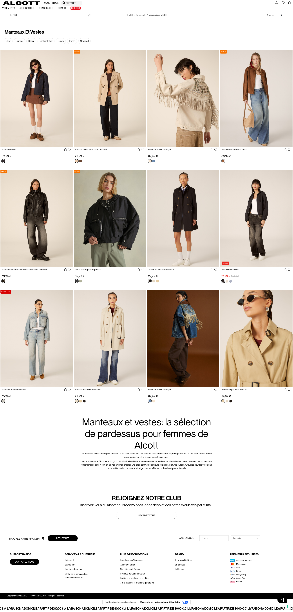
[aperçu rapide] (65, 150)
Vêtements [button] (8, 8)
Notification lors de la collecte (120, 602)
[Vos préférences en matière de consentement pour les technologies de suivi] (288, 607)
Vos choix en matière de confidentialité (160, 602)
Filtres (13, 15)
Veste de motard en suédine (234, 149)
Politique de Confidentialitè (132, 574)
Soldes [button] (75, 8)
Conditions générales (130, 569)
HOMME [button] (46, 3)
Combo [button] (62, 8)
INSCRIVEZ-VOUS (146, 515)
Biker (8, 41)
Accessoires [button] (27, 8)
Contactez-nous (24, 562)
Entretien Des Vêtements (131, 560)
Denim (31, 41)
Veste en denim (9, 149)
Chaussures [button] (46, 8)
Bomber (19, 41)
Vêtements (141, 15)
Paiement (69, 560)
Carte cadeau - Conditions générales (137, 582)
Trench (72, 41)
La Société (180, 565)
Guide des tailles (127, 565)
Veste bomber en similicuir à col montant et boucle (24, 269)
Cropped (84, 41)
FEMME (130, 15)
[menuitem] (46, 3)
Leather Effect (46, 41)
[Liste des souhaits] (69, 150)
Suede (61, 41)
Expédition (70, 565)
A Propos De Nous (183, 560)
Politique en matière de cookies (134, 578)
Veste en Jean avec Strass (14, 389)
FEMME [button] (55, 3)
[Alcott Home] (21, 3)
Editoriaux (179, 569)
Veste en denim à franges (159, 149)
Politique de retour (73, 569)
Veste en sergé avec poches (88, 269)
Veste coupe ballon (230, 269)
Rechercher (62, 538)
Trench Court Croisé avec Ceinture (91, 149)
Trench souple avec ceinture (161, 269)
